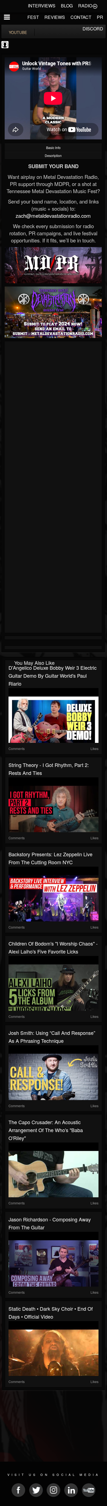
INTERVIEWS (41, 5)
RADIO (85, 5)
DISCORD (93, 28)
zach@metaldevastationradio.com (53, 215)
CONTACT (81, 17)
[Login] (95, 6)
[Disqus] (53, 416)
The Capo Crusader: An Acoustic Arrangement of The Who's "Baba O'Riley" (46, 1129)
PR (100, 17)
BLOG (67, 5)
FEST (33, 17)
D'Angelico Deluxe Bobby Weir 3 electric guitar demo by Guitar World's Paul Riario (53, 675)
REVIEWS (54, 17)
